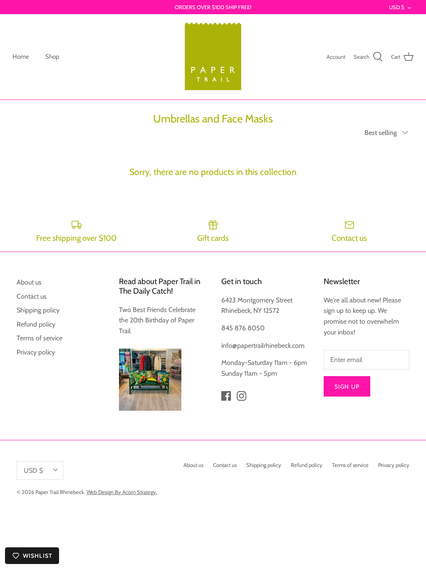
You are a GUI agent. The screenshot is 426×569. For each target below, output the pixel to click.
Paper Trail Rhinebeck (59, 492)
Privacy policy (36, 352)
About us (29, 282)
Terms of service (39, 338)
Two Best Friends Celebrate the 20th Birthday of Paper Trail (157, 320)
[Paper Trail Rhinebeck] (213, 56)
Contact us (32, 296)
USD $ (396, 7)
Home (20, 56)
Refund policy (36, 324)
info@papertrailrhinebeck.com (263, 345)
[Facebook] (226, 396)
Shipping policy (38, 310)
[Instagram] (241, 396)
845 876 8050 (243, 328)
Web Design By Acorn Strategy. (122, 492)
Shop (52, 56)
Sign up (346, 386)
